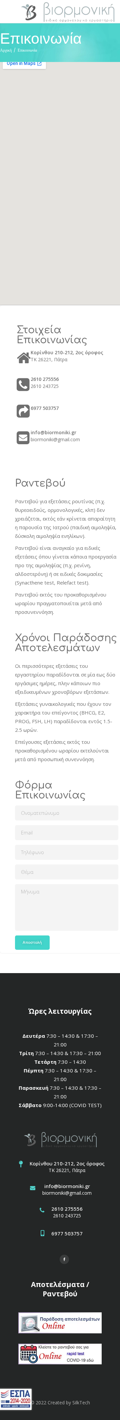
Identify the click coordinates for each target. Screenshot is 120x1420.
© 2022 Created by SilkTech (60, 1402)
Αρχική (6, 50)
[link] (67, 11)
